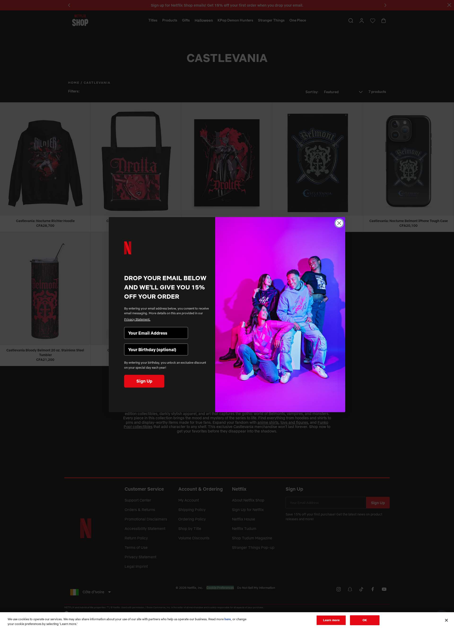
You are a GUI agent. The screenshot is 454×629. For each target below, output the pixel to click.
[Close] (446, 620)
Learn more (331, 620)
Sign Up (144, 381)
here (227, 619)
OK (364, 620)
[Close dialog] (339, 223)
